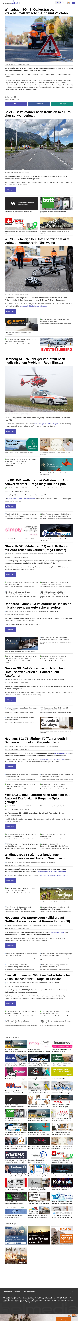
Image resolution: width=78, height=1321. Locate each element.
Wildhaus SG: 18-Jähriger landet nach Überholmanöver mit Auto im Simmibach (35, 856)
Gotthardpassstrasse (56, 932)
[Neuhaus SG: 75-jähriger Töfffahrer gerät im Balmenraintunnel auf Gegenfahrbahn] (39, 746)
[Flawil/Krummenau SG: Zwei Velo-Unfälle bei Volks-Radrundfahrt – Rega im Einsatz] (39, 983)
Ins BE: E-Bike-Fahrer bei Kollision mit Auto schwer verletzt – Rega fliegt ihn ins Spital (37, 482)
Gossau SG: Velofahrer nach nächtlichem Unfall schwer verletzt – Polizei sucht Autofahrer (35, 672)
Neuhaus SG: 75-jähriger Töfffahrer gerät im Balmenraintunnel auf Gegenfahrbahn (37, 740)
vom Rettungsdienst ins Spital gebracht (50, 759)
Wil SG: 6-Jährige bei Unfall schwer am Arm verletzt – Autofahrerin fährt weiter (37, 240)
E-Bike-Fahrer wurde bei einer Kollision (21, 499)
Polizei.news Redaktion (21, 64)
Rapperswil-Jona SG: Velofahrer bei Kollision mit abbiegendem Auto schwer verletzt (38, 605)
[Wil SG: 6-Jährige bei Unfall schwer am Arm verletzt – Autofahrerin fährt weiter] (39, 269)
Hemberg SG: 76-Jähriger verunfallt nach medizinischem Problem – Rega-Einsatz (35, 360)
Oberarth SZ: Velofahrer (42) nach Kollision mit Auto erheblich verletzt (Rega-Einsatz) (36, 548)
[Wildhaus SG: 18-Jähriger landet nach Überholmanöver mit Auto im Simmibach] (39, 862)
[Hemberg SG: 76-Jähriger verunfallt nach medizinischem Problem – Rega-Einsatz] (39, 389)
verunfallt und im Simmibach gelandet (52, 871)
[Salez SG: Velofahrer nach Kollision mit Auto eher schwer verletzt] (39, 144)
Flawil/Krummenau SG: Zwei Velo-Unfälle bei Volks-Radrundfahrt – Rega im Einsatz (37, 977)
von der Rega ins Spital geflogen (46, 424)
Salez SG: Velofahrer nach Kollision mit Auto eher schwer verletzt (38, 113)
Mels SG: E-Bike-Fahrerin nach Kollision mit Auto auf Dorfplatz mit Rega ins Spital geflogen (37, 798)
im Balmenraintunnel (62, 753)
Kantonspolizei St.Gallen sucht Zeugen (33, 306)
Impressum (7, 1292)
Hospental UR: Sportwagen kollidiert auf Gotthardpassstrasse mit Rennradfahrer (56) (37, 919)
